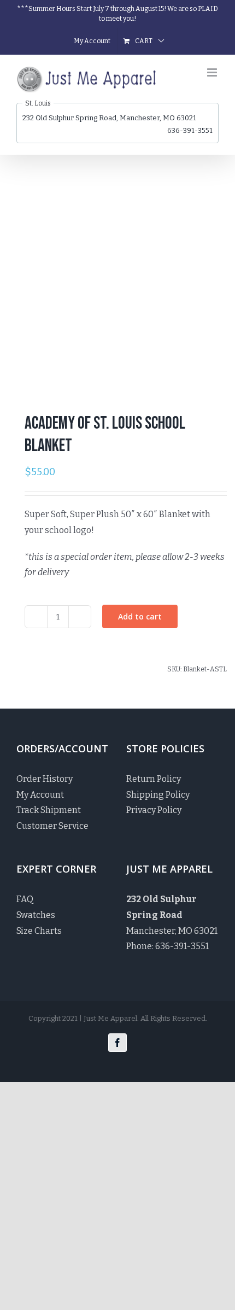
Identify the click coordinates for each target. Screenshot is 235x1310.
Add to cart (140, 616)
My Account (40, 794)
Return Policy (153, 779)
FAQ (24, 899)
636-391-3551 (190, 130)
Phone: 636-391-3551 (167, 946)
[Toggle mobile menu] (213, 72)
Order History (44, 779)
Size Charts (39, 931)
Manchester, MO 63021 (172, 915)
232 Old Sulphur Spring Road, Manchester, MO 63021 (109, 118)
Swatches (35, 915)
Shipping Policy (158, 794)
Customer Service (52, 826)
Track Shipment (48, 810)
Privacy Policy (153, 810)
